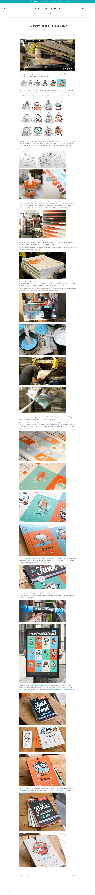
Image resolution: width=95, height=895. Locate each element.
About (44, 13)
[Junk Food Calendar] (42, 87)
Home (35, 21)
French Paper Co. (64, 205)
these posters (29, 240)
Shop (35, 13)
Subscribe (48, 29)
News (39, 21)
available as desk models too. (40, 685)
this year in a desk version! (58, 790)
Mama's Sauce (54, 202)
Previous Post (24, 875)
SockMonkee (36, 73)
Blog (51, 13)
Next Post (72, 875)
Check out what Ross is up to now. (57, 1)
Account (59, 13)
